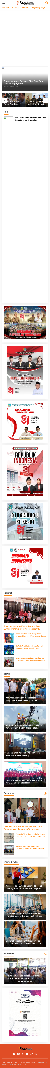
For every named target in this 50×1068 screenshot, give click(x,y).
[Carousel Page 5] (31, 981)
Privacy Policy (17, 1064)
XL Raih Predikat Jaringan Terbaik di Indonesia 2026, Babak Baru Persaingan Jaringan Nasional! (30, 647)
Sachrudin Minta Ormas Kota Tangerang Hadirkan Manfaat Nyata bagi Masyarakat (31, 847)
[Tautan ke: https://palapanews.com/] (45, 793)
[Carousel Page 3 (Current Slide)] (25, 981)
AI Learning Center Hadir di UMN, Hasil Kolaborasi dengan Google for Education (13, 102)
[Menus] (4, 3)
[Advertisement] (25, 38)
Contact (28, 1064)
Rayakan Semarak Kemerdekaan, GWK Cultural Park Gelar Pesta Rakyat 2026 (22, 627)
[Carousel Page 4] (28, 981)
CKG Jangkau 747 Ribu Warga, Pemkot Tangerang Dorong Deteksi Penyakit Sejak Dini (23, 977)
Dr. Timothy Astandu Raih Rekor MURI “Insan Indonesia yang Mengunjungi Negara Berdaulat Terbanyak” (31, 659)
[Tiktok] (31, 1053)
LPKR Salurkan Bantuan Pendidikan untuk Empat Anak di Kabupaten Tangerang (36, 102)
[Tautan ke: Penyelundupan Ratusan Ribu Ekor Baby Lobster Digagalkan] (8, 208)
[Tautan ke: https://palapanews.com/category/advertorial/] (45, 954)
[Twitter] (18, 1053)
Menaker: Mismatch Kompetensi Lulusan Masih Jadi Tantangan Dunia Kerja (30, 635)
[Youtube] (27, 1053)
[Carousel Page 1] (19, 981)
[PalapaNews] (25, 2)
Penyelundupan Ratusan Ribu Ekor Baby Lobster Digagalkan (24, 82)
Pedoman (5, 1064)
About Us (41, 1062)
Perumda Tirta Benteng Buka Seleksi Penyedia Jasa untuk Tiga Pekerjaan (30, 835)
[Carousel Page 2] (22, 981)
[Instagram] (22, 1053)
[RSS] (36, 1053)
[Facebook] (14, 1053)
